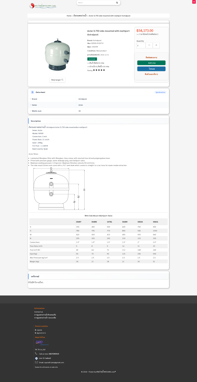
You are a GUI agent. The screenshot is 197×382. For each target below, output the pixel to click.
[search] (117, 3)
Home (69, 15)
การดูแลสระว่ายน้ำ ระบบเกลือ (45, 318)
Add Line (152, 63)
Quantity (140, 41)
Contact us (38, 312)
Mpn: (89, 47)
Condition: (91, 51)
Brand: (90, 40)
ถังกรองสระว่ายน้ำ (80, 15)
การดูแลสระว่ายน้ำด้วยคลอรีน (45, 315)
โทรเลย (152, 69)
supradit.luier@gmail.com (54, 362)
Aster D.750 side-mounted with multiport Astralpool (109, 15)
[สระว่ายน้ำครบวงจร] (51, 6)
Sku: (89, 43)
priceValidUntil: (93, 55)
